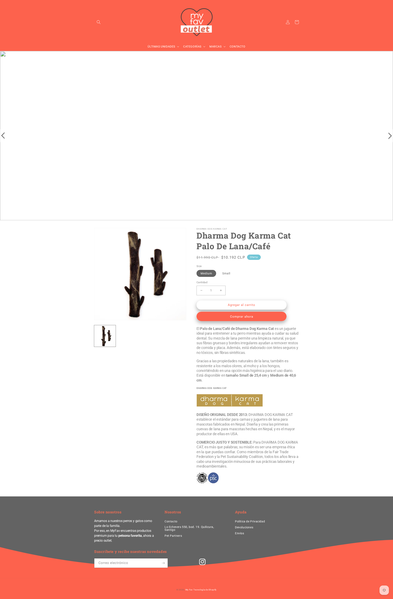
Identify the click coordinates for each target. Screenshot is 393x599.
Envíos (239, 533)
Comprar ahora (241, 316)
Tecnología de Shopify (205, 590)
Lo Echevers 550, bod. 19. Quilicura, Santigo (189, 528)
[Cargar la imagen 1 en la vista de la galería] (105, 336)
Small (226, 273)
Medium (206, 273)
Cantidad (201, 282)
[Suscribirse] (163, 563)
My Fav (189, 590)
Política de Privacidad (250, 521)
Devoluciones (244, 527)
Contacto (171, 521)
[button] (98, 22)
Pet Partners (173, 535)
